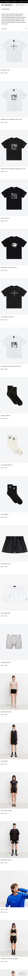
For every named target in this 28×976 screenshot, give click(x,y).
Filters (3, 29)
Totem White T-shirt (5, 70)
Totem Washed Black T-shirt (7, 317)
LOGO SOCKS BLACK (5, 514)
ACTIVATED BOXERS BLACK (6, 712)
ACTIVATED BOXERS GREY (6, 662)
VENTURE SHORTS (4, 761)
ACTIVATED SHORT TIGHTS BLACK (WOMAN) (9, 958)
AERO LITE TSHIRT (4, 909)
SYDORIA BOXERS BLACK (5, 563)
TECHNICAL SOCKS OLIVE (5, 415)
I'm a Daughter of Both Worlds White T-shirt (11, 366)
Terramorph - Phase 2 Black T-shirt (9, 267)
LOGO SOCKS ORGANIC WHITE (6, 465)
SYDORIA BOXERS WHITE (5, 613)
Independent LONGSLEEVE (6, 860)
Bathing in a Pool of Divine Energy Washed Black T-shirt (13, 169)
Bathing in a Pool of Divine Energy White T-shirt (11, 119)
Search (22, 5)
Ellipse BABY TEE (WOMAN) (6, 810)
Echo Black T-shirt (5, 218)
